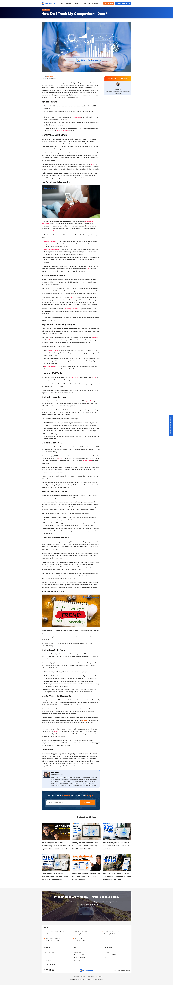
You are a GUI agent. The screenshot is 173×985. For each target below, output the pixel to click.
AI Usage (83, 976)
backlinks (61, 458)
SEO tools (74, 377)
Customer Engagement (52, 249)
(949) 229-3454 (109, 3)
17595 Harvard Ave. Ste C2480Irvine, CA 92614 (55, 933)
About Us (46, 955)
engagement (77, 117)
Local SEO (77, 961)
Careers (123, 970)
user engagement (71, 309)
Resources (108, 958)
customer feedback (63, 130)
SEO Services (78, 952)
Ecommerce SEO (79, 955)
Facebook (95, 337)
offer (92, 164)
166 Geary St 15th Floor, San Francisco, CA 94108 (53, 939)
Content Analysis (52, 350)
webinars (57, 731)
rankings (93, 377)
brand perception (59, 231)
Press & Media (48, 961)
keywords (88, 401)
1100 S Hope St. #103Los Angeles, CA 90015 (81, 933)
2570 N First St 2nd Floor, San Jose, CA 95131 (111, 933)
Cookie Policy (76, 976)
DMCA (92, 976)
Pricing (107, 952)
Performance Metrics (51, 366)
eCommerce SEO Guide (112, 955)
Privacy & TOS (116, 970)
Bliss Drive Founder (49, 952)
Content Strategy (50, 241)
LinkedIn (51, 340)
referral (73, 297)
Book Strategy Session (123, 3)
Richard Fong (50, 76)
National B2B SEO (79, 958)
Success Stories (48, 958)
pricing (84, 720)
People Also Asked (45, 9)
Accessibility (99, 976)
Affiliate (88, 976)
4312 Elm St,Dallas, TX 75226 (80, 939)
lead (89, 268)
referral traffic (87, 460)
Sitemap (128, 970)
